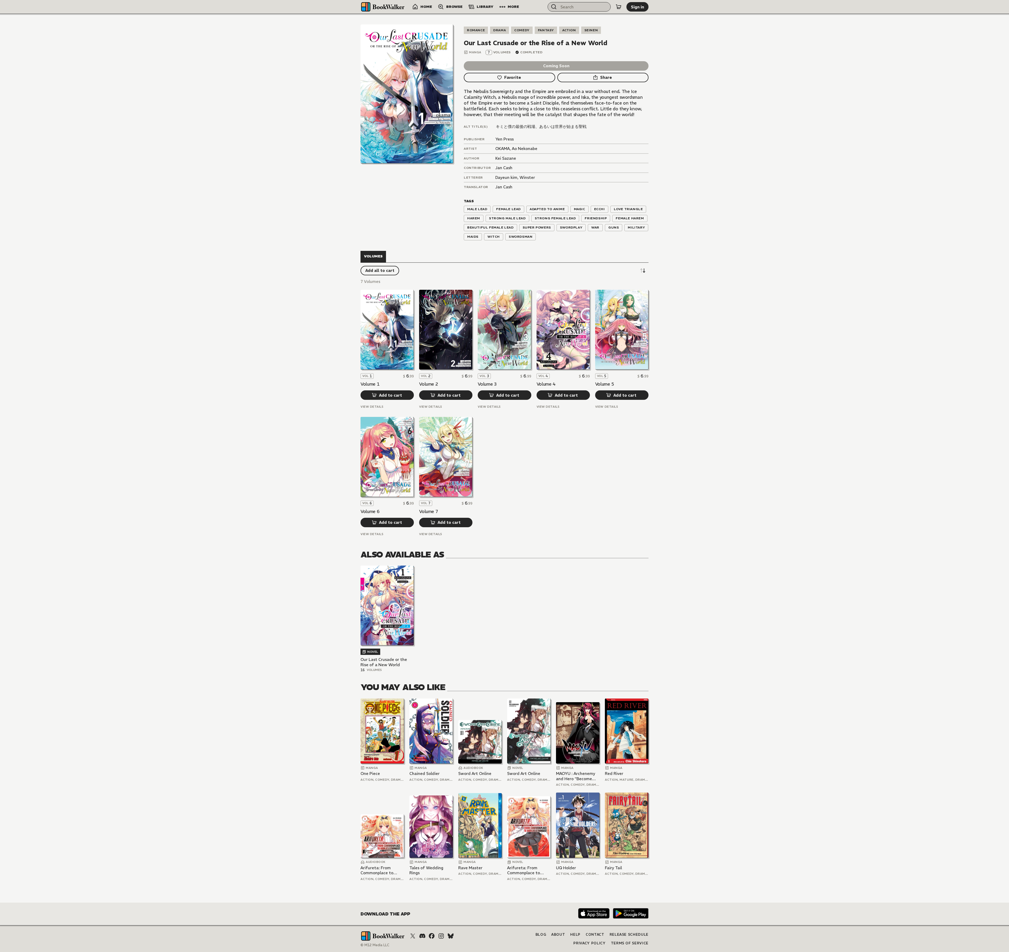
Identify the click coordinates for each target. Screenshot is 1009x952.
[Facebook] (432, 936)
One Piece (370, 773)
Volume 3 (487, 384)
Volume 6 (370, 511)
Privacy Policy (589, 943)
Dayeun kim (506, 177)
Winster (527, 177)
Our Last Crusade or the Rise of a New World (384, 662)
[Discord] (422, 936)
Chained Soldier (424, 773)
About (558, 934)
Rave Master (470, 867)
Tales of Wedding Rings (426, 870)
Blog (541, 934)
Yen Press (504, 139)
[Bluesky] (450, 936)
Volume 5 (604, 384)
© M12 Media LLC (375, 945)
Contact (595, 934)
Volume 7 (428, 511)
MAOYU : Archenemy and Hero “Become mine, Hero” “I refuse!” (577, 776)
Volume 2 (428, 384)
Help (575, 934)
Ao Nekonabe (524, 148)
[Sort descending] (642, 270)
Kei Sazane (505, 158)
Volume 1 (370, 384)
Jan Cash (503, 167)
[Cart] (618, 7)
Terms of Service (629, 943)
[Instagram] (441, 936)
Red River (614, 773)
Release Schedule (629, 934)
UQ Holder (566, 867)
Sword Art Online (474, 773)
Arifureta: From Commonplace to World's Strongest (378, 870)
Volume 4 (546, 384)
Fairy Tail (613, 867)
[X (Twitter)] (413, 936)
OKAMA (502, 148)
